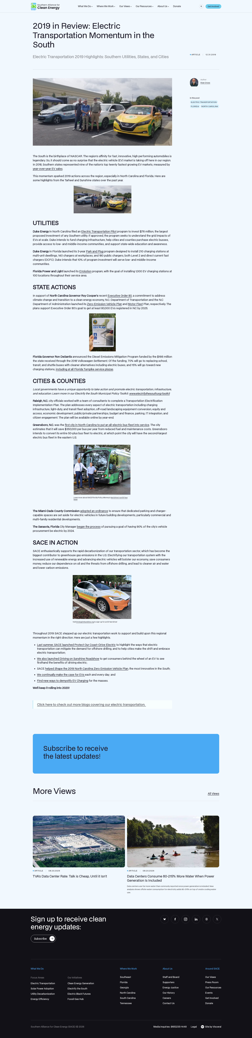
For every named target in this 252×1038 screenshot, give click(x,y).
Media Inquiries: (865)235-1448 (170, 1026)
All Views (213, 793)
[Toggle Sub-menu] (92, 6)
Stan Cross (205, 82)
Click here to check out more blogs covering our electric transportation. (91, 704)
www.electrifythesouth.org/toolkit (149, 393)
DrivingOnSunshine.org (85, 622)
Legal (194, 1026)
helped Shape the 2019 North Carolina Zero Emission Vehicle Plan (86, 668)
